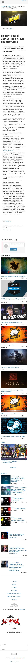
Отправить (13, 249)
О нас (14, 584)
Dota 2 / (9, 6)
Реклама (14, 587)
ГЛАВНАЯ (3, 6)
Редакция (14, 590)
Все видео (13, 467)
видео (3, 442)
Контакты (14, 599)
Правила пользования (14, 596)
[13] (3, 229)
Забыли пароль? (14, 662)
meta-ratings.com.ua (8, 150)
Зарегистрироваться (19, 658)
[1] (9, 229)
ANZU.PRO (22, 609)
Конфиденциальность (14, 593)
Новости (4, 473)
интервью (4, 528)
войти (24, 0)
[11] (6, 229)
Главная (14, 581)
